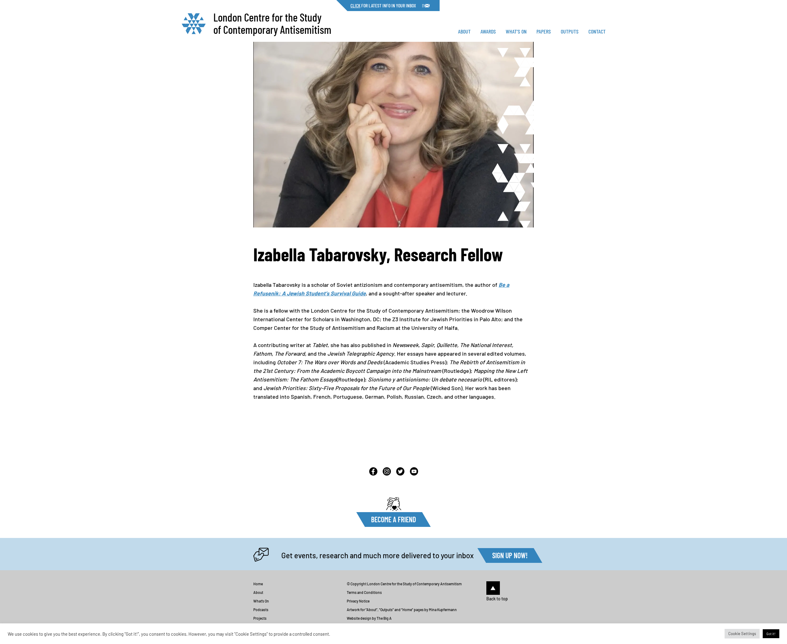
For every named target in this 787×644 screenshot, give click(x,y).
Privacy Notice (358, 601)
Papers (543, 31)
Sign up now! (510, 555)
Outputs (570, 31)
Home (258, 584)
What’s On (516, 31)
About (464, 31)
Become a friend (393, 519)
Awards (488, 31)
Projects (260, 618)
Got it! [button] (771, 634)
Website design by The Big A (369, 618)
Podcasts (260, 609)
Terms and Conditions (364, 592)
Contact (597, 31)
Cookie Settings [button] (742, 633)
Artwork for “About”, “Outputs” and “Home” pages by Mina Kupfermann (402, 609)
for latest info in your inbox (383, 5)
